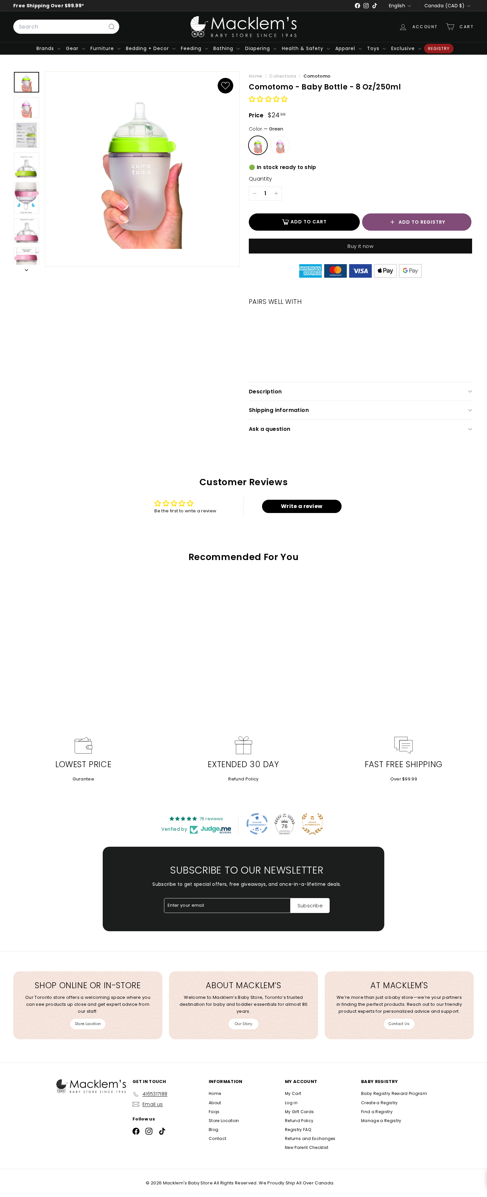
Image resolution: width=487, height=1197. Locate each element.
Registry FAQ (298, 1129)
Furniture (103, 48)
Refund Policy (243, 779)
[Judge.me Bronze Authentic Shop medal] (312, 823)
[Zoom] (142, 169)
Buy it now (360, 246)
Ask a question (270, 429)
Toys (374, 48)
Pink (280, 145)
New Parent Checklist (307, 1147)
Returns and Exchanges (310, 1138)
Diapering (258, 48)
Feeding (192, 48)
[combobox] (66, 27)
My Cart (293, 1093)
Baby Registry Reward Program (394, 1093)
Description (265, 391)
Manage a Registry (381, 1120)
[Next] (26, 269)
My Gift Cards (299, 1111)
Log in (291, 1103)
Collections (283, 76)
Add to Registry (422, 222)
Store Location (88, 1023)
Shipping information (279, 410)
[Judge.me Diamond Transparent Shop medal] (257, 823)
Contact (217, 1138)
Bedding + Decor (148, 48)
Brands (46, 48)
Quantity (260, 179)
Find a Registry (377, 1111)
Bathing (224, 48)
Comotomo (317, 76)
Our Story (243, 1023)
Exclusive (403, 48)
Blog (213, 1129)
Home (256, 76)
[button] (268, 99)
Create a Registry (379, 1103)
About (215, 1103)
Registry (439, 48)
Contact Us (399, 1023)
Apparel (346, 48)
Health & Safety (303, 48)
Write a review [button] (302, 506)
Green (258, 145)
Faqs (214, 1111)
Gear (73, 48)
